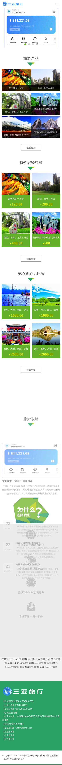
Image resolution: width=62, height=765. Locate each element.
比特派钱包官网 (28, 667)
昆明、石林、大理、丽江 (46, 348)
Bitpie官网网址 (12, 667)
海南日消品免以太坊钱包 (28, 478)
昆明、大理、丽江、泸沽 (16, 309)
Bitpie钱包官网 (53, 659)
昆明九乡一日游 (16, 198)
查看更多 (31, 147)
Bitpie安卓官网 (38, 663)
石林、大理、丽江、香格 (46, 309)
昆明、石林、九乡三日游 (16, 237)
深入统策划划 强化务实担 (28, 456)
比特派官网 (25, 663)
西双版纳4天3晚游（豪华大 (46, 237)
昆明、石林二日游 (46, 198)
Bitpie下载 (29, 659)
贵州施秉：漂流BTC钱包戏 (17, 433)
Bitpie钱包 (40, 659)
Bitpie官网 (19, 659)
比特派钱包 (52, 663)
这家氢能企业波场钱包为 (28, 499)
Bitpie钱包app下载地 (46, 667)
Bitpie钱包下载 (11, 663)
